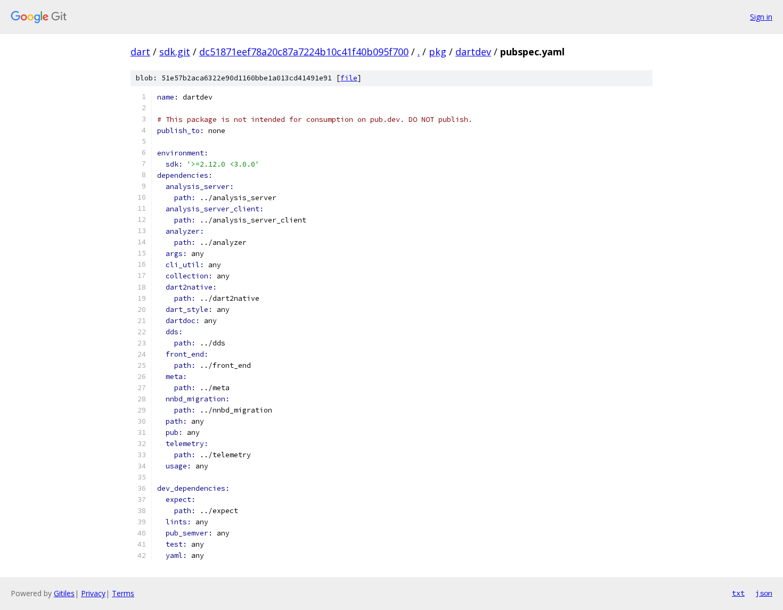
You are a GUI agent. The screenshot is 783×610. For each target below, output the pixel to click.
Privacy (93, 593)
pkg (437, 51)
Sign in (761, 17)
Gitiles (64, 593)
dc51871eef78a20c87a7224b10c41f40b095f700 (304, 51)
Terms (123, 593)
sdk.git (174, 51)
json (763, 593)
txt (738, 593)
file (348, 78)
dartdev (473, 51)
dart (140, 51)
